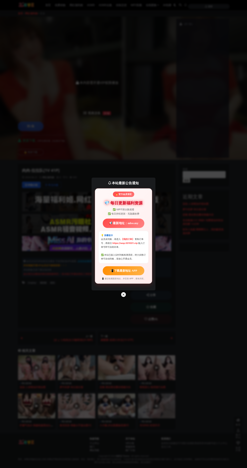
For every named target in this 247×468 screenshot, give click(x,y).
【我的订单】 (127, 239)
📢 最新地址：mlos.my (123, 223)
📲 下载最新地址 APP (123, 270)
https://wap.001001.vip (125, 243)
